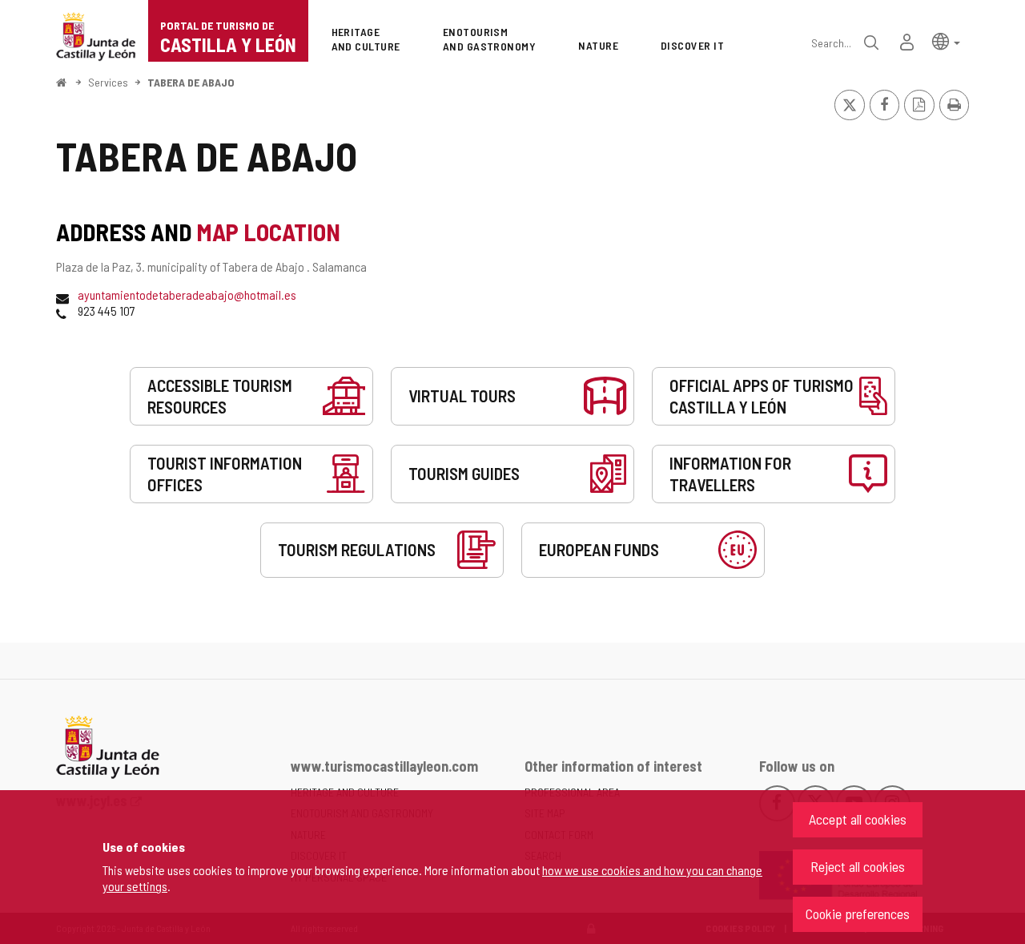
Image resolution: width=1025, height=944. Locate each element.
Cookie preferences (858, 913)
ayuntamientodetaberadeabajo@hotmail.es (187, 294)
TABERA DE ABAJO (191, 82)
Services (108, 82)
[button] (946, 40)
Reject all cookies (857, 866)
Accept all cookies (857, 819)
